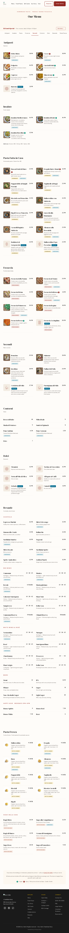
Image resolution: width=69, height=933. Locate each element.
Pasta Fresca (63, 33)
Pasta (20, 33)
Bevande (55, 33)
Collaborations (32, 912)
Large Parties (58, 906)
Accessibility (31, 929)
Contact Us (58, 898)
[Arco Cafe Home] (5, 4)
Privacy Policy (38, 929)
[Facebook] (8, 908)
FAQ (29, 918)
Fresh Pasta (19, 3)
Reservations (58, 914)
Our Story (34, 3)
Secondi (35, 33)
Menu (12, 3)
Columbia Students (58, 910)
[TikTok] (12, 908)
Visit (39, 3)
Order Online (60, 3)
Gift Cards (27, 3)
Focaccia (27, 33)
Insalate (14, 33)
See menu (60, 28)
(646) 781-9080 (48, 872)
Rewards (30, 915)
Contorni (42, 33)
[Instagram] (4, 908)
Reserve (48, 3)
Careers (30, 909)
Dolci (48, 33)
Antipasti (7, 33)
